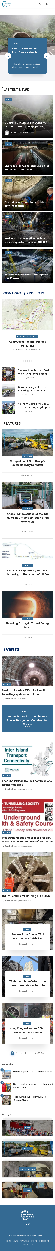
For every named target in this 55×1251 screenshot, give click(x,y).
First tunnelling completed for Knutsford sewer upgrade (33, 1086)
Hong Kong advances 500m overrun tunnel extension (27, 1030)
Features (27, 456)
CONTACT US (27, 1244)
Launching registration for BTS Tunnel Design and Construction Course (27, 720)
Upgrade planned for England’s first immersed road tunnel (27, 167)
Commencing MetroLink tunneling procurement (32, 388)
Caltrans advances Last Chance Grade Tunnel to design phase (27, 50)
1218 (34, 1053)
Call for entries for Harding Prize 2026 (26, 896)
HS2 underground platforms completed (32, 1071)
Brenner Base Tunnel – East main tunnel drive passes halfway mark (33, 372)
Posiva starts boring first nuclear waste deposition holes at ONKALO (26, 240)
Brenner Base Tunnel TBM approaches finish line (27, 936)
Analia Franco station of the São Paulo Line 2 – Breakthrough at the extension (27, 517)
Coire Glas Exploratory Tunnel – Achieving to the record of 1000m (27, 572)
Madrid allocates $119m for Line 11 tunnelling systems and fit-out (23, 692)
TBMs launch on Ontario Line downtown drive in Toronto (27, 983)
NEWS (15, 1241)
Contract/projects (27, 336)
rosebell (15, 132)
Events (6, 685)
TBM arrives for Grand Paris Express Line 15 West (26, 276)
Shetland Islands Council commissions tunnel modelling (27, 783)
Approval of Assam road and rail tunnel (27, 343)
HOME (8, 1241)
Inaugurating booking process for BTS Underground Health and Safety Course (27, 840)
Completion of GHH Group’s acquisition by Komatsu (27, 463)
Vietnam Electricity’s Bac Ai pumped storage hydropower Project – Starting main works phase (35, 405)
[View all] (27, 1128)
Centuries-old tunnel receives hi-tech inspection (25, 203)
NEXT (39, 1053)
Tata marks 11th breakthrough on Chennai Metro (29, 1098)
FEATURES (24, 1241)
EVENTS (34, 1241)
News (16, 43)
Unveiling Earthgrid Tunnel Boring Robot (27, 625)
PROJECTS (44, 1241)
